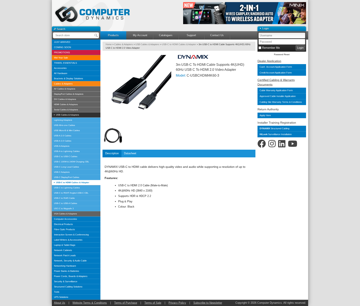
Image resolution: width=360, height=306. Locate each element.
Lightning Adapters (63, 120)
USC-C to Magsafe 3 (64, 208)
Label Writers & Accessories (68, 240)
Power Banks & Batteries (66, 271)
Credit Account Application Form (276, 72)
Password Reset (282, 54)
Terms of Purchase (125, 302)
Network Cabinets (63, 250)
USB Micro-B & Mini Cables (67, 130)
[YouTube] (292, 143)
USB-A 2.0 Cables (62, 135)
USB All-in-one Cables (64, 125)
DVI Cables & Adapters (65, 99)
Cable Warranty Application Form (276, 90)
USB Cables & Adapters (67, 115)
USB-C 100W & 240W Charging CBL (71, 161)
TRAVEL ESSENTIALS (65, 63)
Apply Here (265, 115)
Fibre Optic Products (64, 229)
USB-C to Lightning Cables (67, 188)
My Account (140, 35)
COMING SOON (62, 47)
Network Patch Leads (65, 255)
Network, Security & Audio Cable (70, 260)
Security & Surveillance (65, 281)
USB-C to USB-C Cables (65, 156)
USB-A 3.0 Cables (62, 141)
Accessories (60, 68)
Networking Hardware (65, 266)
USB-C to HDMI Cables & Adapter (72, 182)
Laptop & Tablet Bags (64, 245)
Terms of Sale (152, 302)
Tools (56, 292)
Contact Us (217, 35)
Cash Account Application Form (276, 67)
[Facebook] (262, 143)
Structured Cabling (274, 128)
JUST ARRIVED (62, 42)
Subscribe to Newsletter (207, 302)
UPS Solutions (61, 297)
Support (191, 35)
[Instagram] (272, 143)
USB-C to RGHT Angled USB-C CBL (71, 193)
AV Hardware (60, 73)
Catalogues (165, 35)
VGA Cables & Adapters (65, 214)
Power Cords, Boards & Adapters (71, 276)
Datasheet (130, 153)
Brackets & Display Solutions (68, 78)
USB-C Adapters (62, 172)
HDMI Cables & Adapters (66, 104)
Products (113, 35)
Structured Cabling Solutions (68, 286)
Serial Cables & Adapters (66, 109)
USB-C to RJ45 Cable (64, 198)
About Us (59, 302)
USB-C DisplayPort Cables (66, 177)
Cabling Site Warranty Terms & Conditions (281, 102)
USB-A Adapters (61, 146)
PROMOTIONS (62, 52)
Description (112, 153)
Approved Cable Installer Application (278, 96)
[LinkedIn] (281, 143)
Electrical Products (63, 224)
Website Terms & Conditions (89, 302)
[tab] (111, 153)
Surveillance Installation (276, 134)
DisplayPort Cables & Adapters (68, 94)
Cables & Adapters (63, 83)
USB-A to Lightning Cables (67, 151)
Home (109, 44)
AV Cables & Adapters (64, 89)
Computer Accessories (65, 219)
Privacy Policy (177, 302)
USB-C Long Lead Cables (66, 167)
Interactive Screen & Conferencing (71, 234)
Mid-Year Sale (61, 57)
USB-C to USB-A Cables (65, 203)
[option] (244, 13)
